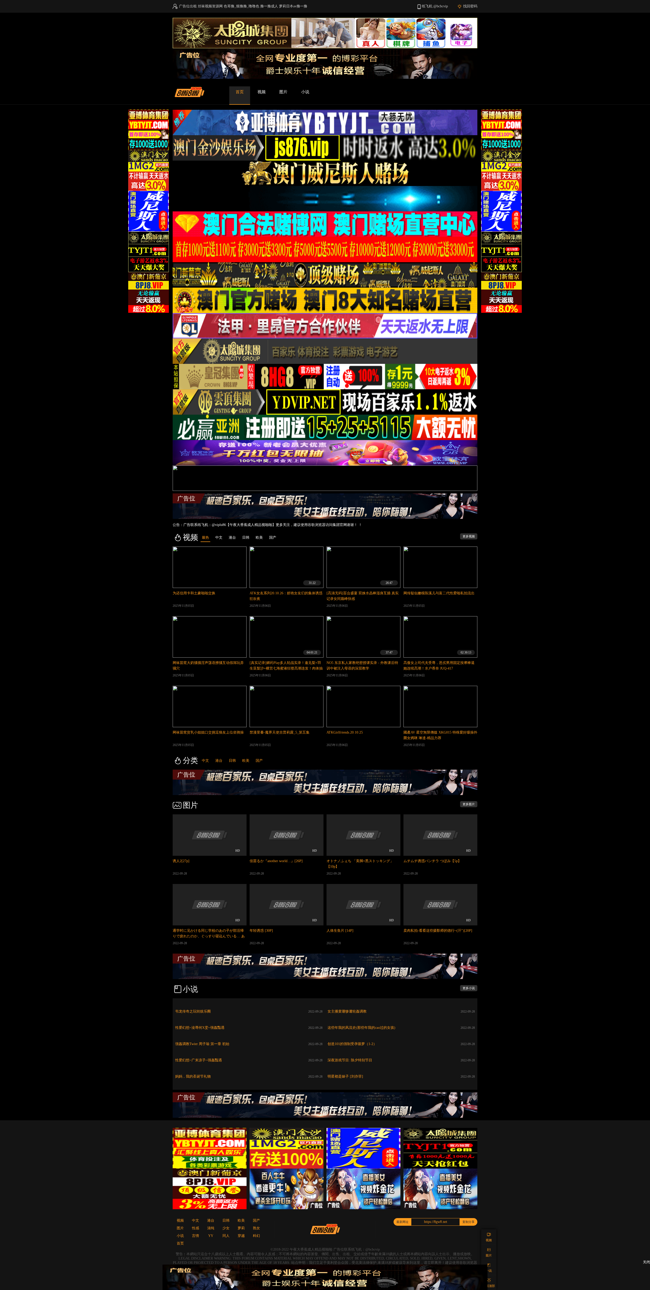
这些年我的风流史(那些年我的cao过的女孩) (361, 1028)
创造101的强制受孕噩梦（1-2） (352, 1044)
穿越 (241, 1236)
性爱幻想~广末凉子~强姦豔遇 (198, 1060)
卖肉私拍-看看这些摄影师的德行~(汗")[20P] (437, 930)
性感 (195, 1228)
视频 (261, 92)
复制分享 (468, 1222)
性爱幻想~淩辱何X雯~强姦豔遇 (199, 1028)
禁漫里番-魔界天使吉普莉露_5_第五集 (280, 732)
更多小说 (469, 988)
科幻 (256, 1236)
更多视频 (469, 536)
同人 (226, 1236)
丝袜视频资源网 (210, 6)
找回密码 (470, 6)
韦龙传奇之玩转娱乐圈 (193, 1011)
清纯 (210, 1228)
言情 (195, 1236)
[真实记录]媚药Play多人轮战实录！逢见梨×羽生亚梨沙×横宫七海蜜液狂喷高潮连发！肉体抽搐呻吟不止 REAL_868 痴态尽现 (286, 668)
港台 (218, 761)
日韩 (232, 761)
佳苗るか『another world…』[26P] (276, 861)
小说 (305, 92)
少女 (226, 1228)
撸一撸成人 (269, 6)
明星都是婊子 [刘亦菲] (345, 1076)
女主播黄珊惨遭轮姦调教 (347, 1011)
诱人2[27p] (181, 861)
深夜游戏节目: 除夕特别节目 (350, 1060)
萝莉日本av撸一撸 (293, 6)
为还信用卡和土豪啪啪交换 (194, 593)
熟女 (256, 1228)
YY (210, 1236)
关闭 (646, 1262)
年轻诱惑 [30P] (261, 930)
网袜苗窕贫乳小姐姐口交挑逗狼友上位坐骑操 (208, 732)
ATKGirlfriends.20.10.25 (345, 732)
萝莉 (241, 1228)
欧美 (245, 761)
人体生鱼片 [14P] (340, 930)
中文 (205, 761)
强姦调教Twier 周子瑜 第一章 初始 (202, 1044)
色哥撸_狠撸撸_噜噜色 (241, 6)
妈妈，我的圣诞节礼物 (193, 1076)
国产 (259, 761)
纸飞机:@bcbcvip (435, 6)
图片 (283, 92)
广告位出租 (188, 6)
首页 (240, 92)
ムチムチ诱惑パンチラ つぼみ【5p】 (432, 861)
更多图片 (469, 804)
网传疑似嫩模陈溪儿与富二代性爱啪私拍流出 (439, 593)
